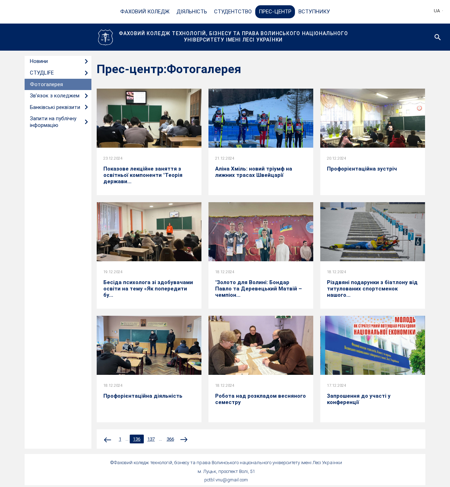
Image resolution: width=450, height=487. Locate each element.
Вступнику (314, 11)
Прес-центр (275, 11)
